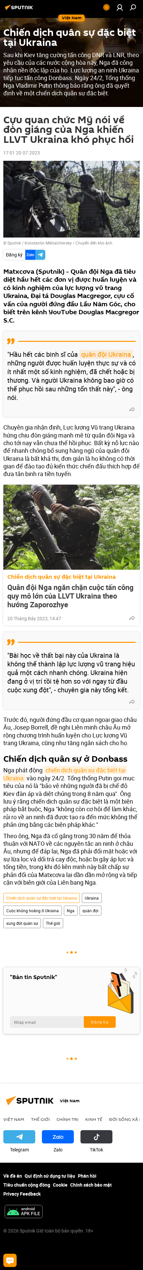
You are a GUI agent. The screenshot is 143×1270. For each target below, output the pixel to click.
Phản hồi (87, 1176)
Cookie (60, 1185)
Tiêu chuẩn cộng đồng (26, 1185)
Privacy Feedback (22, 1194)
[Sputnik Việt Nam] (20, 10)
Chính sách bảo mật (91, 1185)
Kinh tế (93, 1119)
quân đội (90, 910)
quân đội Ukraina (106, 354)
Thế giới (53, 923)
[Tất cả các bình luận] (10, 1260)
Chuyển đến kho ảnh (93, 242)
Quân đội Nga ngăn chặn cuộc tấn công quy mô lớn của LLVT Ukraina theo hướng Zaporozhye (70, 596)
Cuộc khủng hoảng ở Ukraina (32, 910)
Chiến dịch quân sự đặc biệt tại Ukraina (61, 577)
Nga (70, 910)
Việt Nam (13, 1119)
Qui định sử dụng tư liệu (50, 1176)
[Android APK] (23, 1212)
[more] (132, 409)
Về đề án (12, 1176)
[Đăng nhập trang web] (119, 7)
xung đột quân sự (22, 923)
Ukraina (92, 898)
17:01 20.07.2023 (21, 152)
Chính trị (67, 1119)
